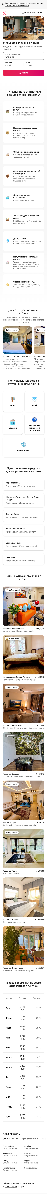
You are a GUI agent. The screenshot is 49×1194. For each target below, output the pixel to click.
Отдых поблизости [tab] (10, 1139)
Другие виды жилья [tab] (30, 1139)
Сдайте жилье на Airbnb (32, 12)
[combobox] (23, 57)
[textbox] (13, 65)
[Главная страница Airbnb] (4, 12)
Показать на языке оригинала (17, 5)
